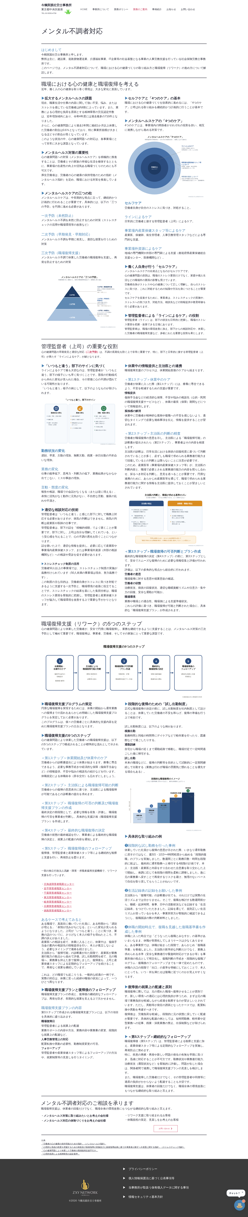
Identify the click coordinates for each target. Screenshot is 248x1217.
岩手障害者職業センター (58, 888)
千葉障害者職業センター (58, 892)
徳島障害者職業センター (58, 910)
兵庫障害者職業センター (58, 906)
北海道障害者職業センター (59, 884)
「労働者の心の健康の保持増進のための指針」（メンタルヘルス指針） (73, 1144)
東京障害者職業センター (58, 897)
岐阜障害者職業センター (58, 901)
